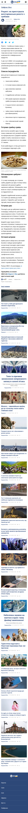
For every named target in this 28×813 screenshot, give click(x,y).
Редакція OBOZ (8, 19)
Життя (3, 803)
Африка (3, 798)
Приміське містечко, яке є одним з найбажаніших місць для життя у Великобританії (11, 737)
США (2, 788)
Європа (3, 783)
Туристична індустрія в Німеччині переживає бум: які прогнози (13, 646)
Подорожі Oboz (4, 308)
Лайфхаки (4, 808)
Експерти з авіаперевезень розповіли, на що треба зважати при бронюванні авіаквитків (13, 531)
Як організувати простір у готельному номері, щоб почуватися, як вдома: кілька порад (13, 591)
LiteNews (10, 279)
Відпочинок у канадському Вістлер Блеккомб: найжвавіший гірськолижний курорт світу (12, 328)
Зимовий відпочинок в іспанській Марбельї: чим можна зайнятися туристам (12, 339)
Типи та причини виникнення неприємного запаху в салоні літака (14, 379)
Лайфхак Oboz (17, 19)
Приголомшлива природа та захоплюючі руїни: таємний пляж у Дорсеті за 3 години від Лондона (13, 761)
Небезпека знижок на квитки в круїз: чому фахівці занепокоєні (14, 617)
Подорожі (3, 332)
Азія (2, 793)
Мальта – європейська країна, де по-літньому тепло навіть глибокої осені (13, 408)
